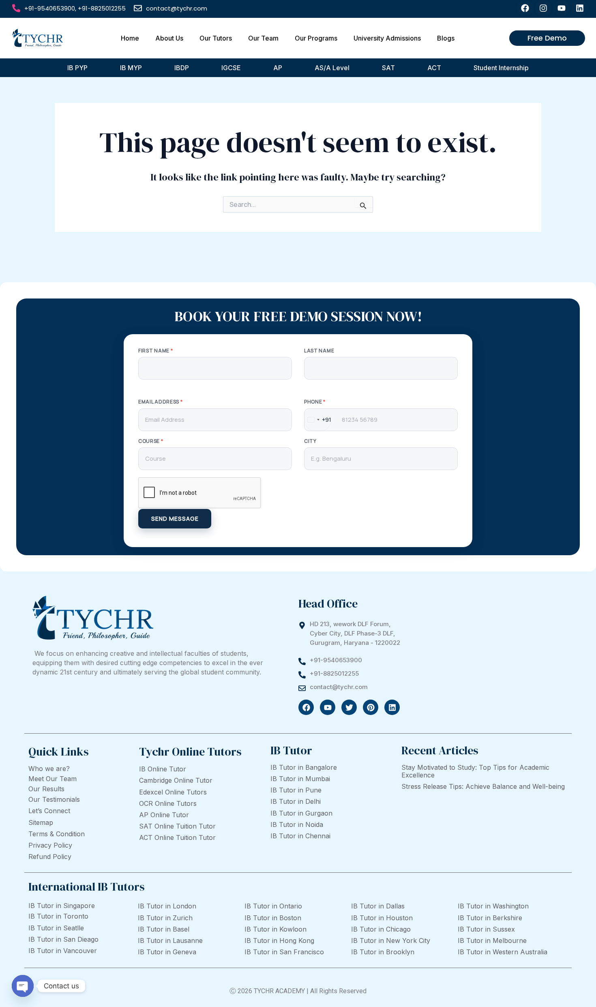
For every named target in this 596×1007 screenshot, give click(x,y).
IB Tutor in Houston (382, 918)
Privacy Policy (50, 845)
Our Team (263, 38)
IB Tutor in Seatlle (56, 928)
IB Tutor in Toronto (58, 916)
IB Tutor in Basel (163, 929)
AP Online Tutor (164, 815)
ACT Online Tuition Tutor (177, 837)
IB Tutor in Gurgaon (301, 813)
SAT (388, 68)
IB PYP (77, 68)
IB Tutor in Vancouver (62, 951)
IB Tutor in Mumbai (300, 779)
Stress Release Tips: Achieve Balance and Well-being (483, 786)
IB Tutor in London (167, 906)
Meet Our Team (52, 779)
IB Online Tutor (162, 769)
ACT (434, 68)
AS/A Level (332, 68)
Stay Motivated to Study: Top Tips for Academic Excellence (475, 771)
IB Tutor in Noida (296, 824)
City (310, 441)
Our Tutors (215, 38)
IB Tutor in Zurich (165, 918)
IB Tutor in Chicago (381, 929)
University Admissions (387, 38)
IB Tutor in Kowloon (275, 929)
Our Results (46, 789)
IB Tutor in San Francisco (284, 952)
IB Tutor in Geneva (167, 952)
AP (277, 68)
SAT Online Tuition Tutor (177, 826)
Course (150, 441)
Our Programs (316, 38)
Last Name (319, 351)
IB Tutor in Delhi (295, 801)
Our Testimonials (54, 799)
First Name (155, 351)
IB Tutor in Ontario (273, 906)
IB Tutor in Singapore (61, 906)
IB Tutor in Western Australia (502, 952)
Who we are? (49, 768)
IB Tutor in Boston (272, 918)
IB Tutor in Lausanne (170, 940)
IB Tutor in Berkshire (490, 918)
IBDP (181, 68)
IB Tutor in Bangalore (303, 767)
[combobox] (317, 420)
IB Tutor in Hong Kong (279, 940)
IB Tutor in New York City (390, 940)
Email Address (160, 402)
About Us (169, 38)
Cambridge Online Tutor (175, 780)
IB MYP (131, 68)
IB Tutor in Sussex (486, 929)
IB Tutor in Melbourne (492, 940)
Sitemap (40, 822)
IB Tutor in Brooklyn (382, 952)
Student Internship (501, 68)
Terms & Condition (56, 834)
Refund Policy (49, 856)
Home (130, 38)
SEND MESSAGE (175, 518)
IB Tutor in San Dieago (63, 939)
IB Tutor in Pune (296, 790)
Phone (315, 402)
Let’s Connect (49, 811)
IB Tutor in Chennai (300, 836)
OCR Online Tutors (168, 803)
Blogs (446, 38)
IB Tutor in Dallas (378, 906)
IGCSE (231, 68)
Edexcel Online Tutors (173, 792)
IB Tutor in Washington (493, 906)
